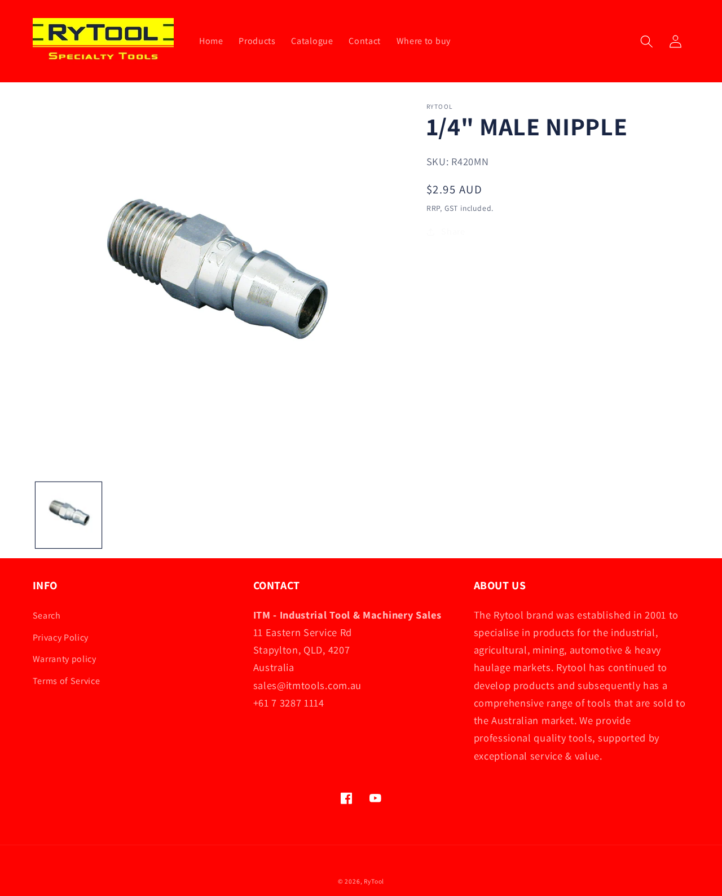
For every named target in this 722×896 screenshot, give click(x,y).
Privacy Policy (61, 637)
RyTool (374, 881)
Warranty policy (64, 659)
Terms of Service (66, 681)
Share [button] (453, 231)
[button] (646, 41)
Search (47, 615)
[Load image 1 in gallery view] (69, 516)
